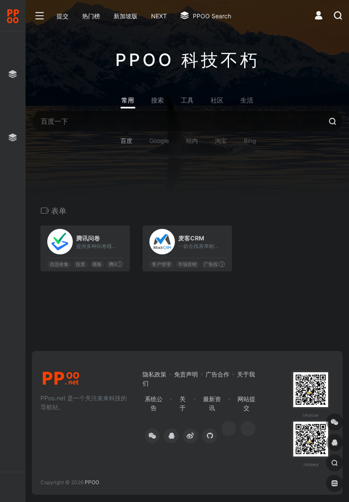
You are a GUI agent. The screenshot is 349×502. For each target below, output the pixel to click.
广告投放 (213, 264)
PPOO (92, 482)
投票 (80, 264)
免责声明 (186, 374)
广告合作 (217, 374)
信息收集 (59, 264)
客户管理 (161, 264)
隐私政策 (154, 374)
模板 (97, 264)
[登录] (318, 16)
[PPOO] (60, 380)
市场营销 (187, 264)
